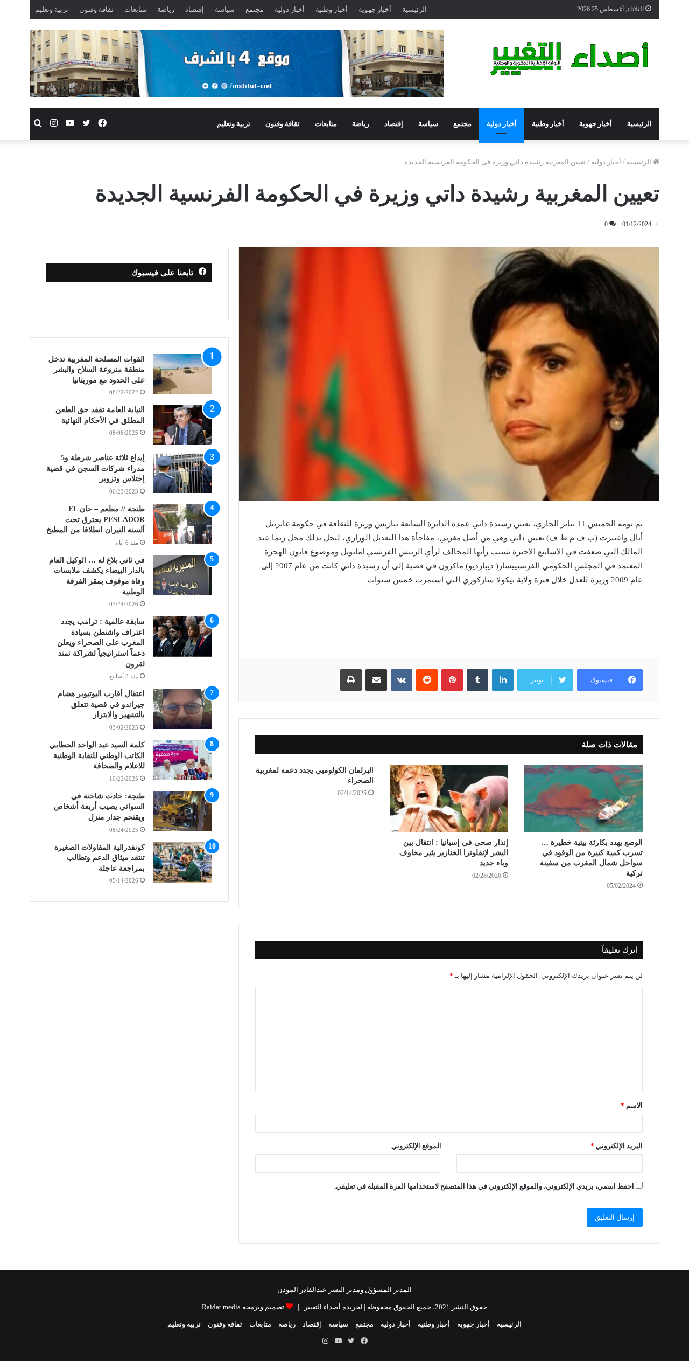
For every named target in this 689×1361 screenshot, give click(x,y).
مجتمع (254, 9)
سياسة (225, 9)
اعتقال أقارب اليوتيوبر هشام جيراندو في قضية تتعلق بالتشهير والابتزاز (101, 704)
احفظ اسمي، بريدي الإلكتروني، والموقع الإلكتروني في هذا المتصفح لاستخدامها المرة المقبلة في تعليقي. (484, 1186)
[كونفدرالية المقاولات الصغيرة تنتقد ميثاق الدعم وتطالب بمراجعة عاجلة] (182, 862)
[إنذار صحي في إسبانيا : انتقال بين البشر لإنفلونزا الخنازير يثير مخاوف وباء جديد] (449, 798)
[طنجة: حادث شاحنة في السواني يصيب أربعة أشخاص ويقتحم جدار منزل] (182, 811)
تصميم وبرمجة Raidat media (243, 1307)
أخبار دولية (290, 9)
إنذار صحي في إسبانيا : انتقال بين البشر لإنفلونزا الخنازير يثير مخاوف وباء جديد (453, 852)
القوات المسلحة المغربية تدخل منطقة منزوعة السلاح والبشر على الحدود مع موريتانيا (96, 369)
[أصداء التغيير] (573, 58)
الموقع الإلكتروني (416, 1146)
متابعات (135, 9)
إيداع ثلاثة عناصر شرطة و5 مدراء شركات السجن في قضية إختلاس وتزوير (95, 468)
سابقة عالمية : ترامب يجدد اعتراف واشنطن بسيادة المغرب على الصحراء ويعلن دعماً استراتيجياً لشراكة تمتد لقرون (101, 642)
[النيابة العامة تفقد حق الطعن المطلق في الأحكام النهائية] (182, 425)
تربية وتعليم (51, 9)
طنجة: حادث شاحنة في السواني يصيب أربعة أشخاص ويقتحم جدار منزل (99, 806)
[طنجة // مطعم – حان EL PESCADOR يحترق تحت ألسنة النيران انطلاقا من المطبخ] (182, 524)
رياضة (165, 9)
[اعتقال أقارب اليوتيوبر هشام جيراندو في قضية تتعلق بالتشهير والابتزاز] (182, 709)
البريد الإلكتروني (616, 1146)
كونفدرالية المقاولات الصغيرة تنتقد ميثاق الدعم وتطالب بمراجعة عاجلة (99, 857)
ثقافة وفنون (96, 9)
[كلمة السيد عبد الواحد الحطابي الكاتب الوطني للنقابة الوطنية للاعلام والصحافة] (182, 760)
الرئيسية (414, 9)
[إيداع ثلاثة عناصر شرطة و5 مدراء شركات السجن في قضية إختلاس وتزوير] (182, 473)
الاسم (632, 1105)
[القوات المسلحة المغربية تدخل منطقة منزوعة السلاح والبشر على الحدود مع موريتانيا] (182, 374)
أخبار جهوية (374, 9)
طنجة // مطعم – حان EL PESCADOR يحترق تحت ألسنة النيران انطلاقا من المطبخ (95, 519)
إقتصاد (194, 9)
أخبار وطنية (331, 9)
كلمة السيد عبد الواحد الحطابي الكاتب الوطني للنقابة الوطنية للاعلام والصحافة (97, 755)
